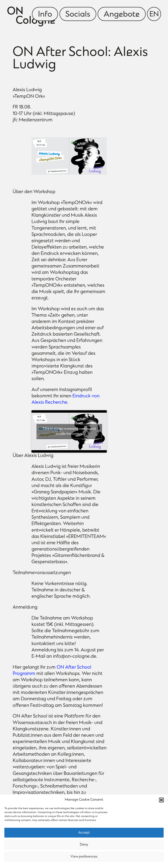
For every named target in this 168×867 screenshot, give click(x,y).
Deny (84, 845)
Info (45, 14)
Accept (84, 833)
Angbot (122, 14)
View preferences (84, 857)
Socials (77, 14)
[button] (161, 800)
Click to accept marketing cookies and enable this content (69, 431)
